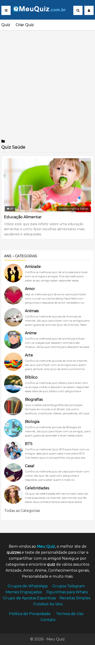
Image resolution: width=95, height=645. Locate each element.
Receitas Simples (74, 598)
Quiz (5, 25)
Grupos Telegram (68, 586)
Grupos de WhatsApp (28, 586)
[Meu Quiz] (41, 11)
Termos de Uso (69, 614)
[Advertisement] (47, 81)
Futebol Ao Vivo (48, 604)
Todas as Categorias (22, 510)
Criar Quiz (25, 25)
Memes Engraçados (24, 592)
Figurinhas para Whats (67, 592)
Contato (48, 620)
